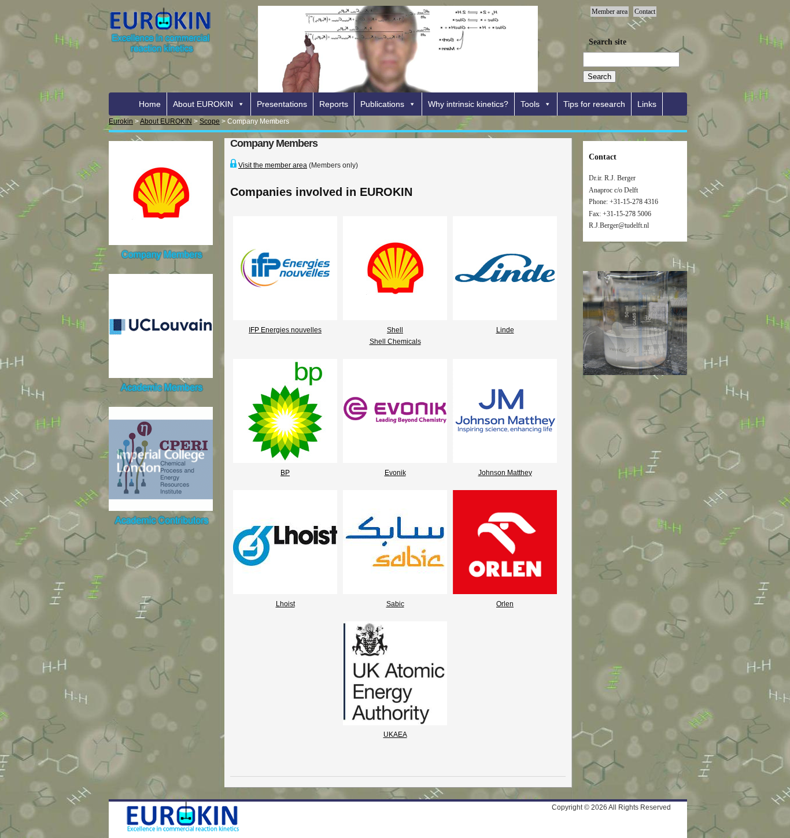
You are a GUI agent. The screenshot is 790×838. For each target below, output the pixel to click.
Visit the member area (272, 165)
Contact (644, 12)
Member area (609, 12)
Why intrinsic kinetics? (468, 104)
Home (150, 104)
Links (646, 104)
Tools (530, 104)
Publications (382, 104)
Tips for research (594, 104)
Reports (333, 104)
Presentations (282, 104)
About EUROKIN (203, 104)
